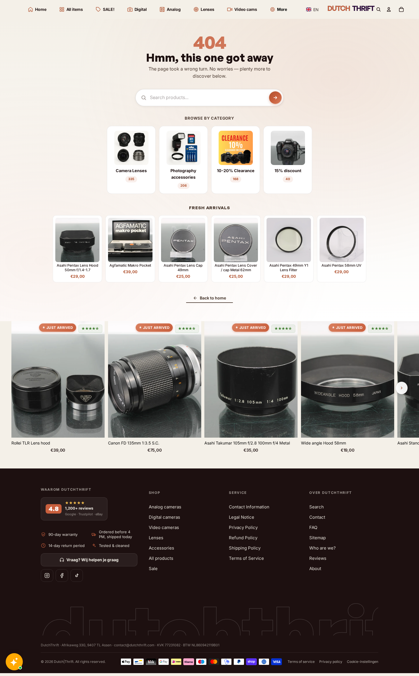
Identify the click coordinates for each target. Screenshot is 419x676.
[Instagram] (47, 575)
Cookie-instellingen (362, 661)
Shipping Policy (245, 548)
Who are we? (322, 548)
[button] (312, 9)
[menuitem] (278, 9)
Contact (317, 517)
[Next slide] (402, 388)
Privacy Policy (243, 527)
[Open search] (378, 9)
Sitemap (317, 537)
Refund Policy (243, 537)
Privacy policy (330, 661)
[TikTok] (76, 575)
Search (316, 507)
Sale (153, 568)
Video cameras (164, 527)
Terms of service (301, 661)
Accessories (161, 548)
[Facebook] (62, 575)
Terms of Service (246, 558)
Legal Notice (241, 517)
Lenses (156, 537)
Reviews (317, 558)
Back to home (213, 297)
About (315, 568)
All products (161, 558)
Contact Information (249, 507)
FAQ (313, 527)
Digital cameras (164, 517)
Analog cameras (165, 507)
